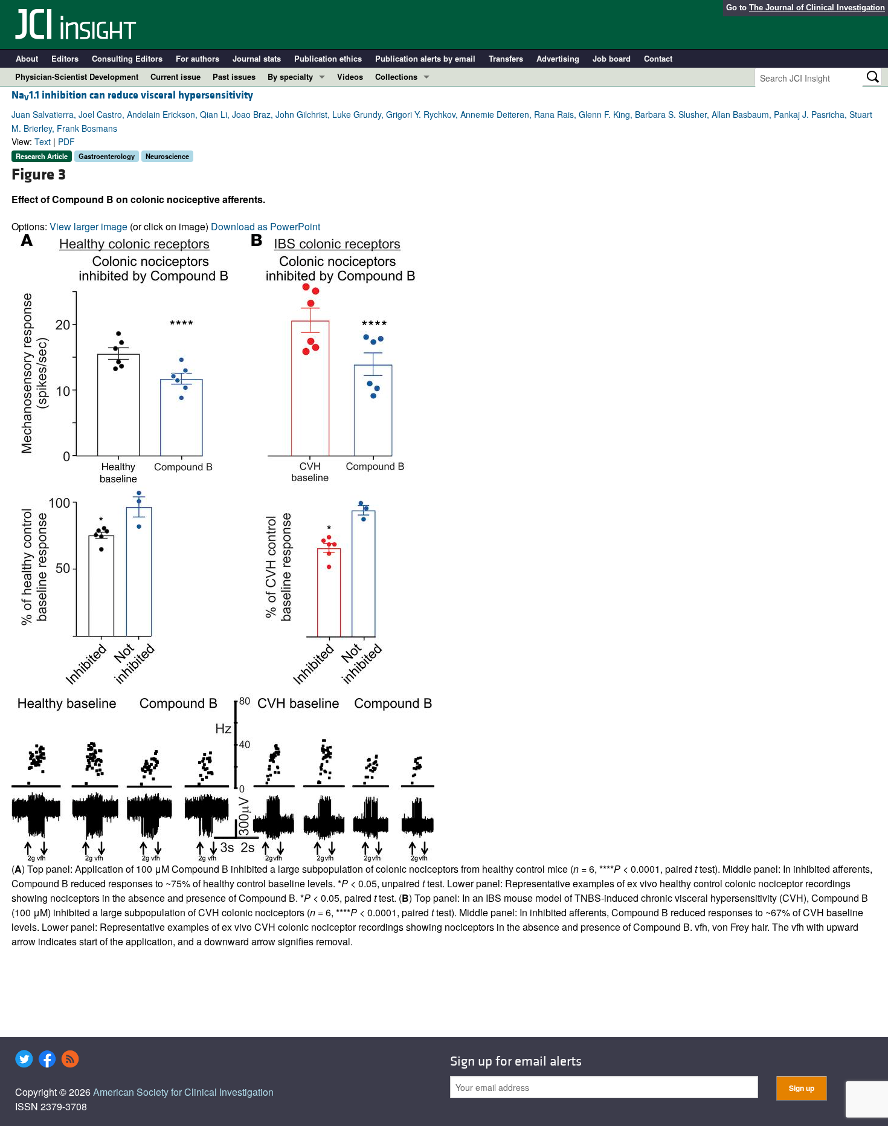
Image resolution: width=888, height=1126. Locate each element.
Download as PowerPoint (265, 226)
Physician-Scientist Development (76, 76)
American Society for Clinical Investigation (183, 1092)
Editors (65, 58)
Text (42, 141)
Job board (612, 58)
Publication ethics (328, 58)
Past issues (234, 76)
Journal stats (257, 58)
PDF (66, 141)
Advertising (557, 58)
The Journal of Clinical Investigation (817, 7)
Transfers (506, 58)
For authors (197, 58)
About (27, 58)
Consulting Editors (127, 58)
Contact (658, 58)
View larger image (88, 226)
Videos (350, 76)
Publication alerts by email (425, 58)
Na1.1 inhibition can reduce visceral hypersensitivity (132, 95)
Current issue (175, 76)
